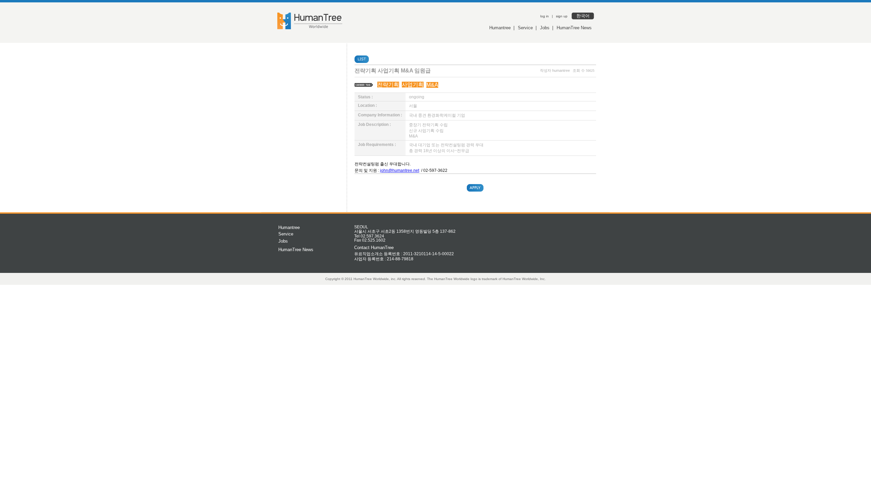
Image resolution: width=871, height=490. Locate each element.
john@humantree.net (399, 170)
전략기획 (388, 84)
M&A (432, 85)
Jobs (544, 27)
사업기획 (413, 84)
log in (544, 16)
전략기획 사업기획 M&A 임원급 (393, 71)
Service (525, 27)
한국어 (583, 15)
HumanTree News (574, 27)
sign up (562, 16)
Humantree (500, 27)
